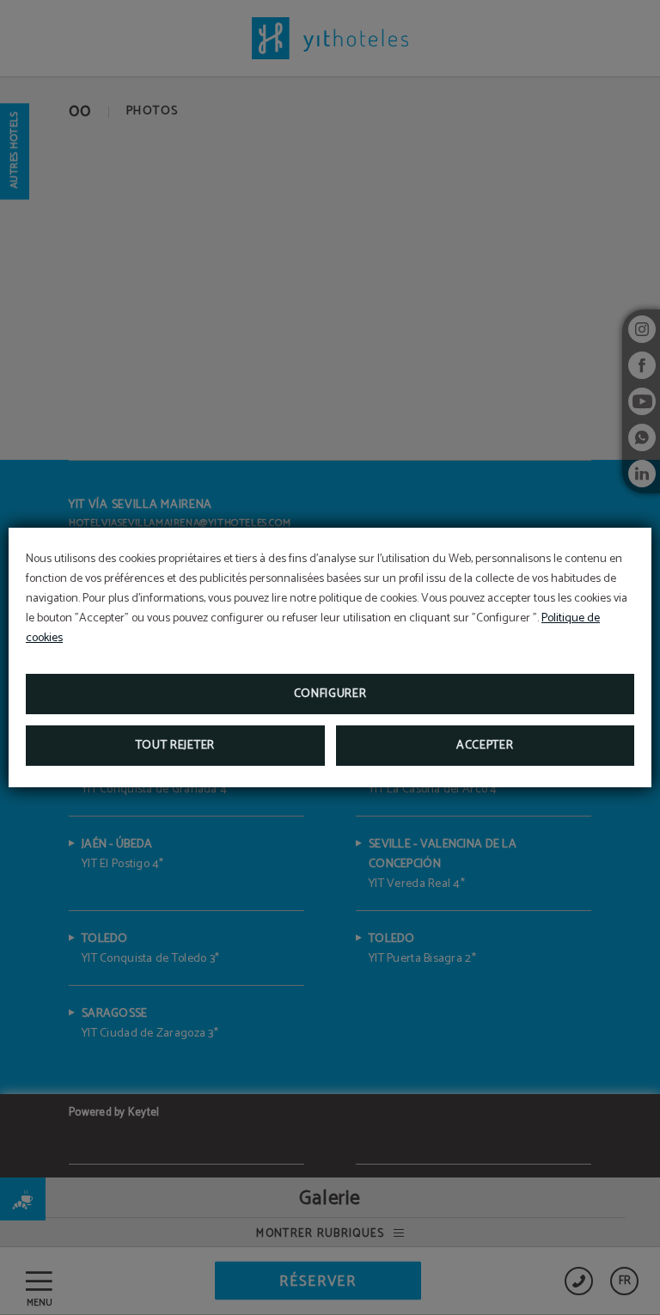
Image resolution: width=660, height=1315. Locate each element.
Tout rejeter (175, 745)
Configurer (330, 694)
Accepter (485, 745)
